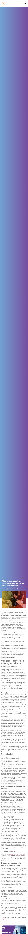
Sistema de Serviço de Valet (17, 854)
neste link (9, 860)
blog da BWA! (5, 919)
